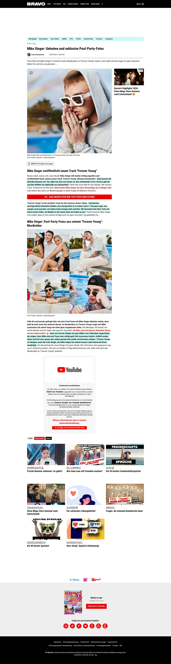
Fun (64, 4)
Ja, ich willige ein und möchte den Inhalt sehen (69, 428)
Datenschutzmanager (98, 642)
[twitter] (85, 625)
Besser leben (95, 4)
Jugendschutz (112, 642)
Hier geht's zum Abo (96, 606)
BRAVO (29, 44)
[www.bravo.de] (36, 4)
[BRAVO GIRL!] (85, 580)
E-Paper (115, 646)
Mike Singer (39, 438)
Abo (120, 646)
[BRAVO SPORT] (96, 580)
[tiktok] (72, 625)
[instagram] (65, 625)
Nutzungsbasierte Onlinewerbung (60, 646)
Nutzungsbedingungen (71, 642)
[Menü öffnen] (143, 4)
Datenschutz (84, 642)
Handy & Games (73, 4)
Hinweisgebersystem (103, 646)
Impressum (57, 642)
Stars (49, 4)
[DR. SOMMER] (75, 580)
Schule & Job (84, 4)
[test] (92, 625)
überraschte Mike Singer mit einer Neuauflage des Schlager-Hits (82, 188)
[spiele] (98, 625)
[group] (84, 39)
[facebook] (78, 625)
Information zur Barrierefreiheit (84, 646)
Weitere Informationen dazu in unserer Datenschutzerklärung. (69, 421)
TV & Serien (57, 4)
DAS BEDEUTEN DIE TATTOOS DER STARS (72, 197)
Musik (49, 438)
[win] (105, 625)
